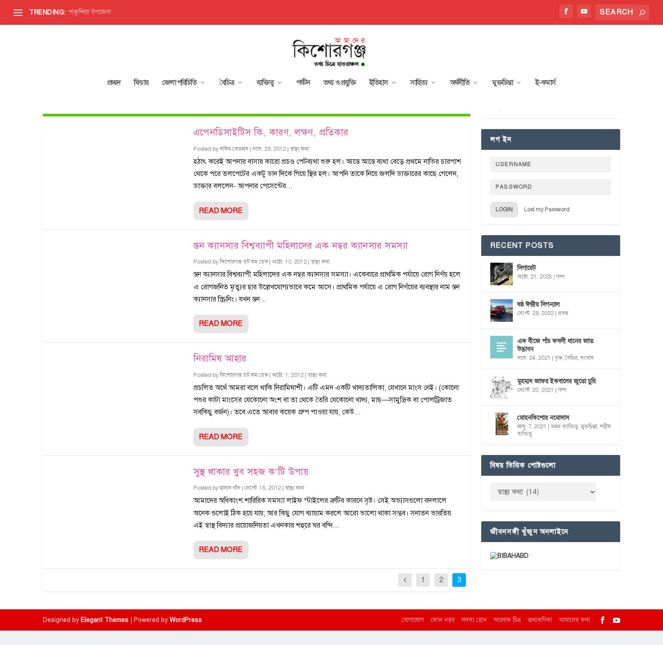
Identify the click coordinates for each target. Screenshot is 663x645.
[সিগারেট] (501, 274)
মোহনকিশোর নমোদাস (543, 418)
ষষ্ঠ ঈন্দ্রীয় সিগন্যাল (538, 304)
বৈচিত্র (226, 83)
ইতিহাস (378, 83)
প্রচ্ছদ (113, 83)
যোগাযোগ (413, 620)
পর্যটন (303, 83)
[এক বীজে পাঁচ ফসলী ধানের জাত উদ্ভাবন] (501, 347)
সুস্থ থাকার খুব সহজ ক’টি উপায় (251, 472)
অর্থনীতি (460, 83)
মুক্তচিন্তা (502, 83)
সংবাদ (587, 358)
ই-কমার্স (545, 83)
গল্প (560, 277)
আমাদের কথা (574, 620)
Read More (221, 210)
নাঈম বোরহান (234, 149)
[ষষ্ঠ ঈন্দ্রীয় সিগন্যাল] (501, 310)
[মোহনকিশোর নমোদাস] (501, 424)
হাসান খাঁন (230, 488)
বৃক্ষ (558, 358)
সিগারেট (526, 268)
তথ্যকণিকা (540, 620)
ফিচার (141, 83)
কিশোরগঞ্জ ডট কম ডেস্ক (244, 262)
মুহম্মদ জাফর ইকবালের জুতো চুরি (556, 381)
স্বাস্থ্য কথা (299, 149)
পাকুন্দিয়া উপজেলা (90, 12)
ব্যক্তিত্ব (265, 83)
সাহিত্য (419, 83)
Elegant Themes (105, 620)
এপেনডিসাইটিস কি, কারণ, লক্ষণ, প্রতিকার (271, 132)
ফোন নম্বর (443, 620)
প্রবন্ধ (563, 313)
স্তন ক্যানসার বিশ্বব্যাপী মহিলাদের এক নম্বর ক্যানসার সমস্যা (300, 245)
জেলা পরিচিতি (179, 83)
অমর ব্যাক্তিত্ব (564, 426)
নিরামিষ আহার (220, 358)
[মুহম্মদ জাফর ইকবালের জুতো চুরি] (501, 387)
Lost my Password (547, 209)
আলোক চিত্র (507, 620)
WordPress (186, 620)
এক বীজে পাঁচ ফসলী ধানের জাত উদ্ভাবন (555, 345)
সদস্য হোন (474, 620)
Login (504, 209)
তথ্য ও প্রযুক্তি (339, 83)
